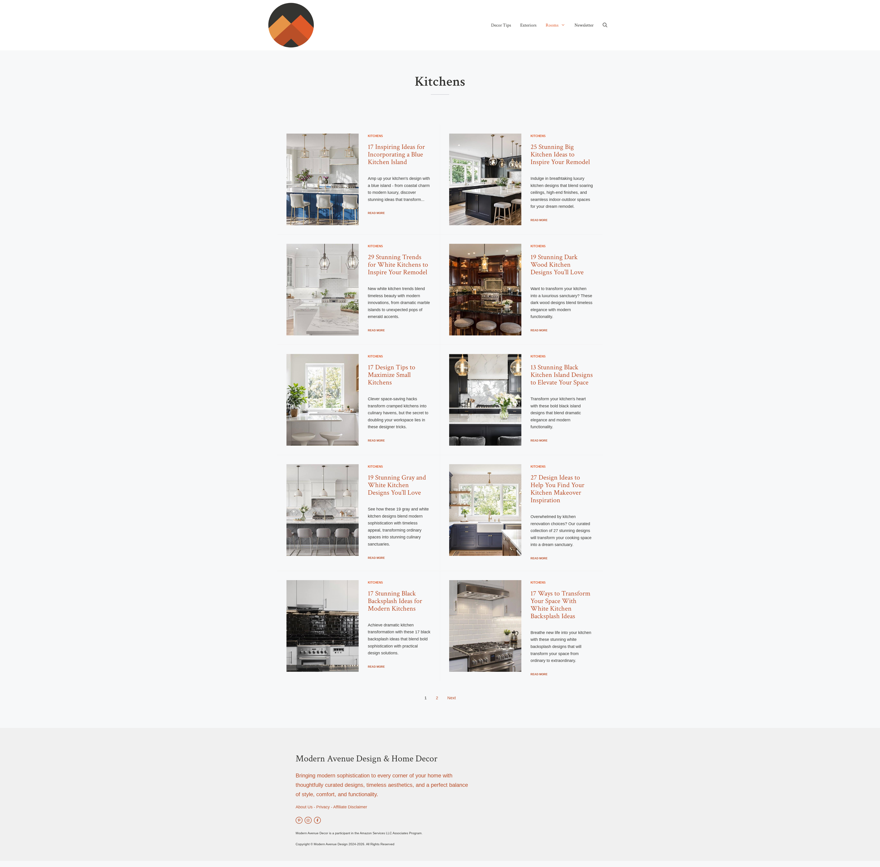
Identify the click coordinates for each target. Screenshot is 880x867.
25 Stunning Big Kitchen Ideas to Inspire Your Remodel (560, 155)
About (301, 807)
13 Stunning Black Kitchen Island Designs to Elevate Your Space (562, 375)
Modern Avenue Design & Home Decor (366, 759)
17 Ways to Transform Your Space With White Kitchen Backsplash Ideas (560, 605)
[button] (605, 25)
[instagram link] (308, 820)
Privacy (323, 807)
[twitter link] (299, 820)
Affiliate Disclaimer (350, 807)
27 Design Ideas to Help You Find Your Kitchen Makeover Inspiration (557, 489)
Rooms (552, 25)
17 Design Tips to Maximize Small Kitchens (391, 375)
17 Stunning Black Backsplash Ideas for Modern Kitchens (395, 601)
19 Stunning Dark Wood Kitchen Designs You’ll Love (557, 265)
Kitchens (375, 136)
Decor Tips (501, 25)
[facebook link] (317, 820)
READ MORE (376, 213)
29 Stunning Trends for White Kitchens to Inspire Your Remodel (398, 265)
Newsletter (584, 25)
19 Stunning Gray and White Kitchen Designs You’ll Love (397, 485)
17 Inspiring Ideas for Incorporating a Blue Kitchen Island (396, 155)
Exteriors (528, 25)
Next (451, 698)
